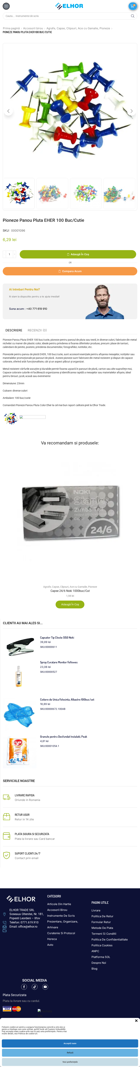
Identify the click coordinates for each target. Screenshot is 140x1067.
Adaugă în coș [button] (70, 604)
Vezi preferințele (70, 1062)
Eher (49, 405)
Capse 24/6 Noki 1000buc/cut (70, 591)
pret (87, 405)
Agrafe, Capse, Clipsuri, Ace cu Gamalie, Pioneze (78, 28)
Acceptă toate (70, 1043)
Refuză (70, 1053)
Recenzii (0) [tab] (37, 330)
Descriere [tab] (13, 330)
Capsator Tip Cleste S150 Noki (57, 637)
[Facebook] (24, 987)
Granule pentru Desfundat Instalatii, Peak (63, 736)
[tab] (14, 330)
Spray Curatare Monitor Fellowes (59, 662)
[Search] (132, 16)
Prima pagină (11, 28)
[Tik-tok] (34, 987)
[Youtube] (45, 987)
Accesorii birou (33, 28)
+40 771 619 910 (36, 308)
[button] (136, 1020)
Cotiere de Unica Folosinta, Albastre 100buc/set (67, 699)
